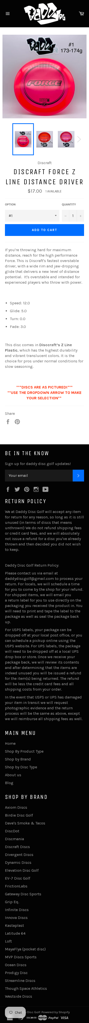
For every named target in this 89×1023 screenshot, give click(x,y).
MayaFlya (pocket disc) (25, 949)
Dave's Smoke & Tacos (25, 823)
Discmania (14, 839)
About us (13, 775)
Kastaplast (14, 925)
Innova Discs (16, 917)
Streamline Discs (20, 980)
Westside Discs (18, 996)
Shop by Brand (18, 759)
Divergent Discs (19, 854)
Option (10, 204)
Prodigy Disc (16, 972)
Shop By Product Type (24, 751)
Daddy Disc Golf (28, 1012)
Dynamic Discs (18, 862)
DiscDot (12, 831)
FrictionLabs (16, 886)
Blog (9, 782)
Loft (8, 941)
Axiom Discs (16, 807)
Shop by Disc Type (21, 767)
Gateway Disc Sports (23, 894)
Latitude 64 (15, 933)
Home (10, 743)
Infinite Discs (17, 909)
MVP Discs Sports (21, 957)
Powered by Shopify (56, 1012)
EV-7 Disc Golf (17, 878)
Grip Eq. (12, 901)
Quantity (69, 204)
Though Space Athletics (26, 988)
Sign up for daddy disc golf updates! (38, 463)
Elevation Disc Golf (22, 870)
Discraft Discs (17, 846)
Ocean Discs (15, 964)
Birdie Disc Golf (19, 815)
